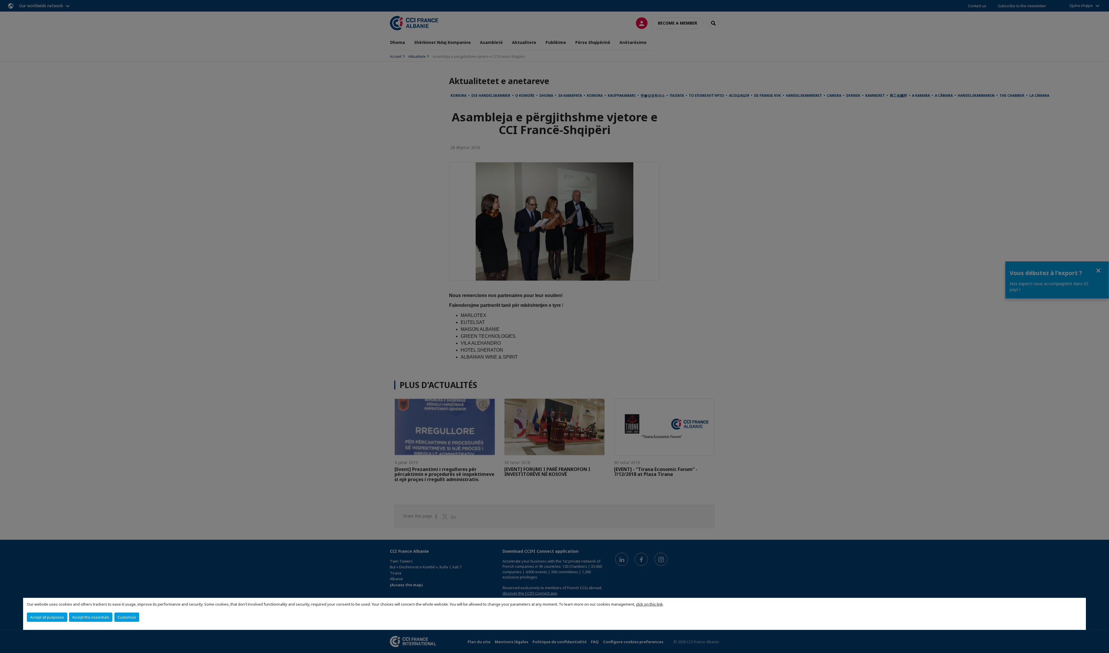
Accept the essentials (90, 617)
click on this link (649, 604)
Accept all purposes (47, 617)
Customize (127, 617)
